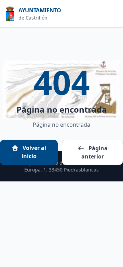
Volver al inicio (33, 152)
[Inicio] (11, 13)
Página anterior (94, 152)
